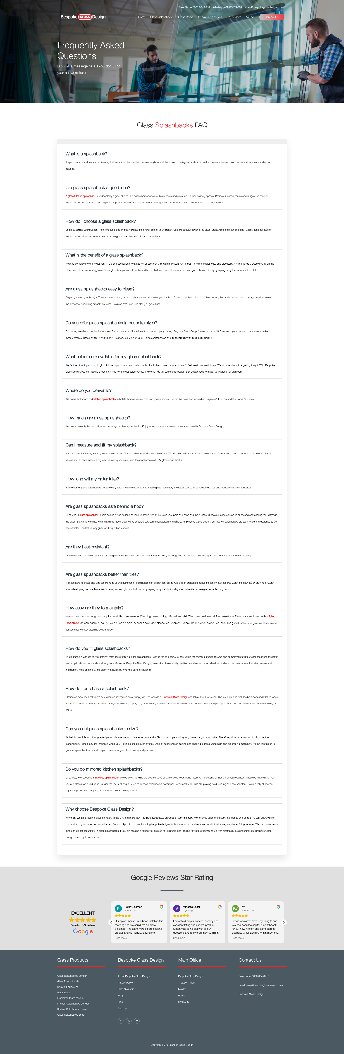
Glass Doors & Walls (68, 981)
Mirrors (250, 17)
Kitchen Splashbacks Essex (72, 1009)
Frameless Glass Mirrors (70, 997)
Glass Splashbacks (162, 17)
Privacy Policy (125, 982)
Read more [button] (121, 938)
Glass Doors (186, 17)
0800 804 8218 (201, 7)
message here (84, 66)
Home (141, 17)
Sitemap (122, 1008)
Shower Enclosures (210, 17)
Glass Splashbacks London (72, 975)
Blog (120, 1001)
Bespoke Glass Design (251, 994)
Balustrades (234, 17)
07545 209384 (233, 7)
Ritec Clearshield (127, 989)
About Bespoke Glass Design (134, 976)
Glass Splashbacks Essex (71, 1014)
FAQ (120, 995)
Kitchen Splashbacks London (73, 1003)
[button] (283, 922)
